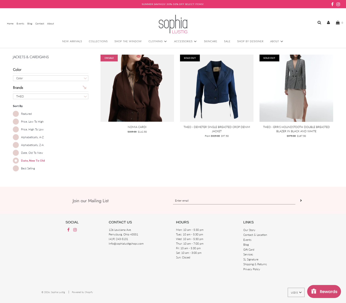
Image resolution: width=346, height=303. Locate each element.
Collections (98, 41)
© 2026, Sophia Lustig (53, 292)
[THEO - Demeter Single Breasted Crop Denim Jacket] (216, 88)
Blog (246, 244)
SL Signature (250, 259)
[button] (296, 292)
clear (84, 87)
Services (248, 254)
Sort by (18, 106)
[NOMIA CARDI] (137, 88)
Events (247, 239)
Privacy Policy (251, 269)
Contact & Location (255, 234)
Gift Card (248, 249)
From (217, 135)
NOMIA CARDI (137, 127)
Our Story (249, 230)
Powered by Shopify (82, 292)
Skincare (210, 41)
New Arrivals (72, 41)
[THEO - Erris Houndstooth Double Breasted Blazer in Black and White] (296, 88)
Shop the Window (128, 41)
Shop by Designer (250, 41)
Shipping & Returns (255, 264)
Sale (227, 41)
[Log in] (328, 22)
